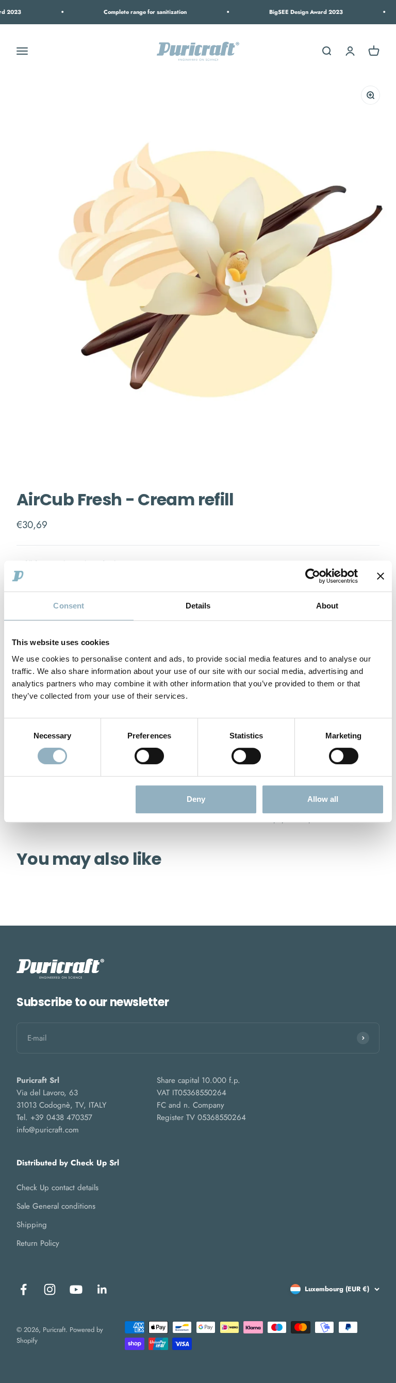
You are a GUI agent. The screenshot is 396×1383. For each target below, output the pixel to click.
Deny (196, 799)
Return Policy (37, 1243)
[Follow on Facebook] (23, 1289)
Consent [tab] (68, 605)
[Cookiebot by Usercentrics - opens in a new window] (313, 576)
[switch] (149, 756)
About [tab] (327, 605)
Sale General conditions (55, 1206)
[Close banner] (380, 576)
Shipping (31, 1224)
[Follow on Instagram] (50, 1289)
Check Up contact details (57, 1187)
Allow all (322, 799)
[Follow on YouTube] (76, 1289)
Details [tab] (198, 605)
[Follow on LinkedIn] (102, 1289)
